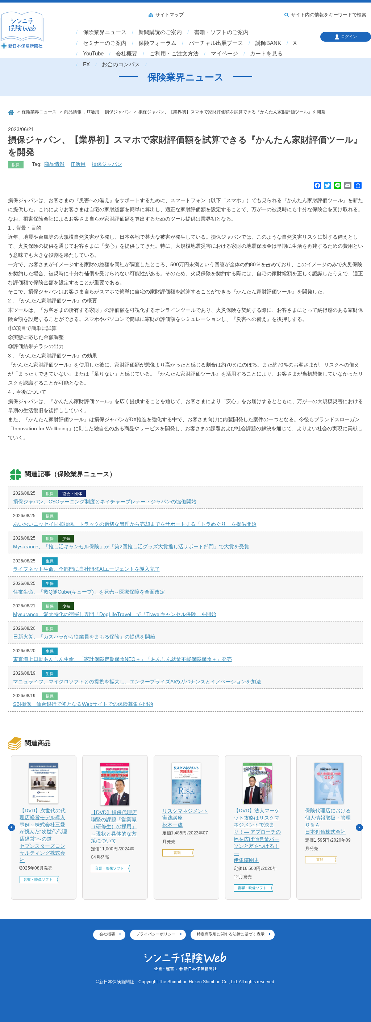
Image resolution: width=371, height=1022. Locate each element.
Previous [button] (11, 827)
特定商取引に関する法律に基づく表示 (230, 934)
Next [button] (359, 827)
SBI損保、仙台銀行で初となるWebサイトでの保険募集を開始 (83, 704)
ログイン (349, 36)
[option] (43, 827)
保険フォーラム (157, 43)
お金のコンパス (121, 64)
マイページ (224, 53)
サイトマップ (169, 14)
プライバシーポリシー (156, 934)
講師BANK (268, 43)
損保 (16, 165)
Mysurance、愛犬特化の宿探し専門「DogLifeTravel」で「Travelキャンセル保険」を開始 (114, 614)
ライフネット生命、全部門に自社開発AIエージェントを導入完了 (86, 569)
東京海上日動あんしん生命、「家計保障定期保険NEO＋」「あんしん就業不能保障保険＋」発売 (122, 659)
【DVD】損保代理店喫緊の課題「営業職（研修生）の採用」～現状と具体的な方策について (114, 826)
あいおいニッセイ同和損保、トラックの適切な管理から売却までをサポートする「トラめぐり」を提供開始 (135, 524)
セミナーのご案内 (104, 43)
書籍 (177, 853)
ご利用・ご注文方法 (174, 53)
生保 (50, 561)
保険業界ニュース (104, 32)
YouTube (93, 53)
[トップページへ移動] (11, 111)
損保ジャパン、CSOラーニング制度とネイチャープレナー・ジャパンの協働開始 (104, 501)
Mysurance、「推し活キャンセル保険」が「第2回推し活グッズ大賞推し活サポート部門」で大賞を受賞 (131, 546)
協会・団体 (72, 493)
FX (86, 64)
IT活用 (78, 164)
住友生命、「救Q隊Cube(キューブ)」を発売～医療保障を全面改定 (89, 592)
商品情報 (54, 164)
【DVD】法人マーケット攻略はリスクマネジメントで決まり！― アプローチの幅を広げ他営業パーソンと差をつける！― (257, 835)
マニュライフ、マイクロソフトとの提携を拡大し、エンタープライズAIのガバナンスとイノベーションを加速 (137, 681)
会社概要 (126, 53)
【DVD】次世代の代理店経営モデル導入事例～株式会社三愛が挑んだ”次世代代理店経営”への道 (43, 835)
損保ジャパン (107, 164)
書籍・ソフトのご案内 (221, 32)
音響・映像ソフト (38, 879)
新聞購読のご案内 (160, 32)
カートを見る (266, 53)
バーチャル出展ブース (216, 43)
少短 (66, 538)
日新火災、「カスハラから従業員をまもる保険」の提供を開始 (84, 637)
